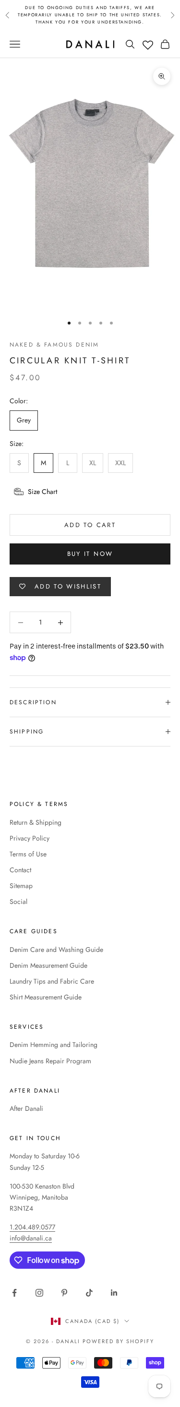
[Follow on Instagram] (39, 1293)
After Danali (26, 1108)
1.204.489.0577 (32, 1227)
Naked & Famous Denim (54, 344)
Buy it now (90, 553)
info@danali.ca (31, 1238)
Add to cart (90, 524)
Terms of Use (28, 854)
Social (18, 901)
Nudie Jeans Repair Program (50, 1061)
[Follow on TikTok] (89, 1293)
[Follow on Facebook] (14, 1293)
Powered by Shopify (118, 1341)
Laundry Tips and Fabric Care (52, 981)
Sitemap (21, 885)
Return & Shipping (35, 822)
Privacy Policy (29, 838)
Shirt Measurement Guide (46, 997)
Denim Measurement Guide (48, 965)
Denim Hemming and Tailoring (53, 1044)
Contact (20, 870)
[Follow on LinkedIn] (114, 1293)
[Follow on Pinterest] (64, 1293)
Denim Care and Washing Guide (56, 949)
